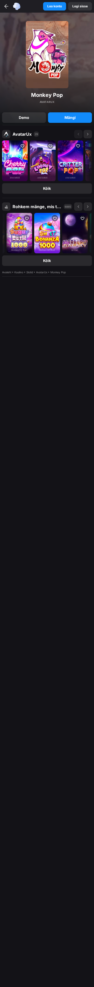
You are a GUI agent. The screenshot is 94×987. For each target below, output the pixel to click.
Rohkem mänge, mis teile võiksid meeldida (37, 206)
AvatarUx (22, 134)
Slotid (29, 272)
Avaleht (6, 272)
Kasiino (18, 272)
